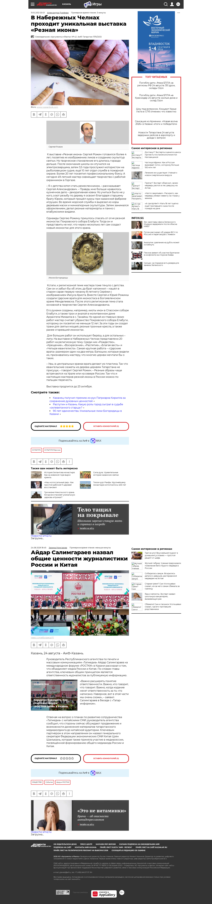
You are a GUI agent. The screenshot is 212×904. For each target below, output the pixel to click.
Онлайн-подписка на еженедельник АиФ (139, 844)
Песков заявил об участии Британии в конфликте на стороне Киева (161, 254)
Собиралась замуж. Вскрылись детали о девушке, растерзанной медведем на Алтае (161, 576)
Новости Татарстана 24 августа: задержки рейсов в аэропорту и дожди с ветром (156, 135)
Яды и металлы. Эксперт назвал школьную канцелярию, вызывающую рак (160, 596)
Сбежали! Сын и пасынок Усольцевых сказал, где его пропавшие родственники (163, 606)
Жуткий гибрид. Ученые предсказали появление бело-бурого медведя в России (163, 565)
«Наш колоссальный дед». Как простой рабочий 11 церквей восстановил (59, 485)
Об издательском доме (65, 844)
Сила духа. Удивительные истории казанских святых (106, 473)
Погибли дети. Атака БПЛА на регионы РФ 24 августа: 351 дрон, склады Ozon (156, 85)
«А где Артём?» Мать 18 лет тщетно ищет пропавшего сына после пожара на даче (161, 206)
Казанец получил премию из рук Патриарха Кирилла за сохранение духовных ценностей (88, 399)
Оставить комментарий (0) (106, 426)
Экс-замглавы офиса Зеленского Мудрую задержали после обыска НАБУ (160, 224)
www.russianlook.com (47, 107)
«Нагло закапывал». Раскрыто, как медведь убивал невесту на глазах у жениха (162, 195)
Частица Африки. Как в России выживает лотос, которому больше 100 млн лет (162, 165)
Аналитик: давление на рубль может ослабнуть (161, 243)
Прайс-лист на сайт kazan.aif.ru (151, 847)
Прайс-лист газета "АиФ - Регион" (116, 847)
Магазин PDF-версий (106, 844)
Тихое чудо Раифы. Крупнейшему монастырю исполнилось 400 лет (109, 483)
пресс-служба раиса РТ (42, 637)
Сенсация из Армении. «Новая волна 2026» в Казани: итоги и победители (156, 122)
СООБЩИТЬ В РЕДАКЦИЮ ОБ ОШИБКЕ (128, 850)
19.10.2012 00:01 (38, 12)
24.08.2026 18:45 (38, 547)
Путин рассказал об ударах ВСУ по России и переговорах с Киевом (161, 233)
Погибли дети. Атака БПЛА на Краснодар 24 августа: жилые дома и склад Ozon (156, 98)
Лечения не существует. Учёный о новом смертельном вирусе (161, 174)
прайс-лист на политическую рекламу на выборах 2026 (81, 850)
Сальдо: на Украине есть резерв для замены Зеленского (161, 264)
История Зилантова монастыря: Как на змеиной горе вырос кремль (59, 475)
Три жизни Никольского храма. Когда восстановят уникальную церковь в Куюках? (59, 494)
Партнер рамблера (80, 892)
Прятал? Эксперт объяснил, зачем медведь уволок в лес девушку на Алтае (161, 185)
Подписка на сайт (62, 847)
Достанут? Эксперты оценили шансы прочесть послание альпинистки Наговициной (163, 154)
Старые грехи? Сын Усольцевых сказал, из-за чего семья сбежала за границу (162, 586)
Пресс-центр (86, 844)
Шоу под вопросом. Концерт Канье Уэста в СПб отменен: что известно (156, 110)
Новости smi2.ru (41, 535)
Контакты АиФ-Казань (85, 847)
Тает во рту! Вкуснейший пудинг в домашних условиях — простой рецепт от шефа (161, 555)
